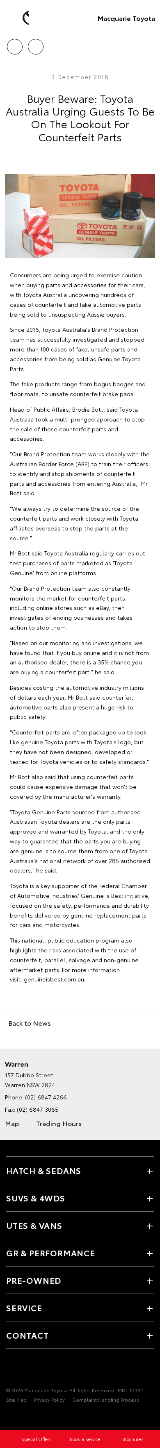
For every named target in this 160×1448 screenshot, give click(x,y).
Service (24, 1307)
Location (35, 44)
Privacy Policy (49, 1399)
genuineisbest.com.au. (54, 979)
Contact (27, 1335)
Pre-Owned (33, 1280)
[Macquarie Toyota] (18, 18)
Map (12, 1123)
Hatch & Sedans (43, 1170)
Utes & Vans (34, 1225)
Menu (149, 44)
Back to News (29, 1022)
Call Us (14, 44)
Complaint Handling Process (105, 1399)
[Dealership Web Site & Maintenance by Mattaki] (22, 1416)
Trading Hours (59, 1123)
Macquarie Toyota (126, 18)
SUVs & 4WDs (35, 1197)
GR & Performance (50, 1252)
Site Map (16, 1399)
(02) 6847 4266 (46, 1097)
